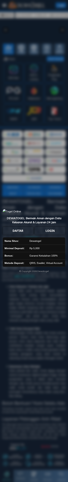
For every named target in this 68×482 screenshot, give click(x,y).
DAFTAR (18, 231)
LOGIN (50, 231)
